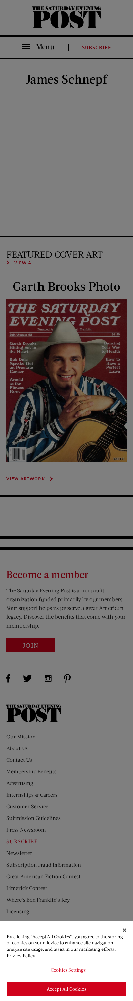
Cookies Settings (68, 970)
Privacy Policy (21, 955)
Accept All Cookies (66, 989)
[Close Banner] (125, 930)
